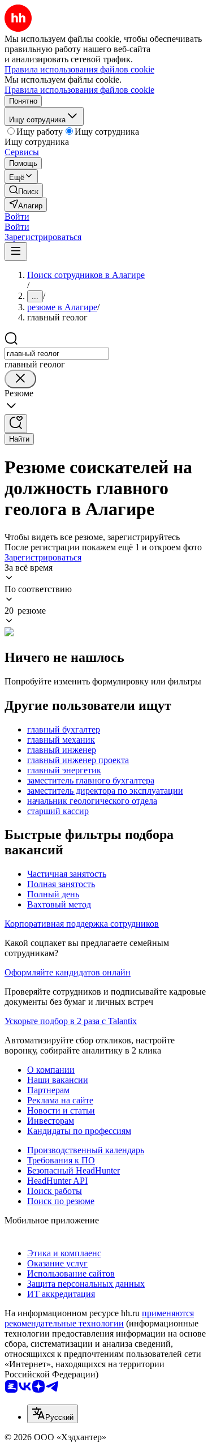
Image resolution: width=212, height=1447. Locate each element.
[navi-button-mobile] (16, 251)
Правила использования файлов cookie (79, 90)
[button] (17, 216)
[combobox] (57, 353)
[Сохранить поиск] (16, 423)
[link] (24, 190)
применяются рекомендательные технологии (99, 1318)
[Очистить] (20, 379)
